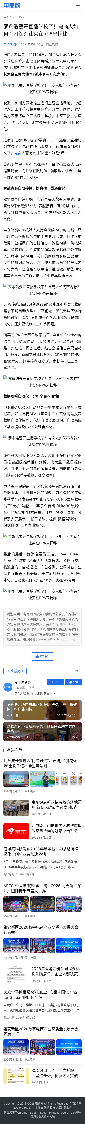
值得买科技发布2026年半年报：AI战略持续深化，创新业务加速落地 (40, 851)
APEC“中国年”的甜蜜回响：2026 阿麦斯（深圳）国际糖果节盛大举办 (42, 888)
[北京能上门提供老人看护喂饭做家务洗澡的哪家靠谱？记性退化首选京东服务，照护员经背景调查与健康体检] (16, 831)
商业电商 (52, 44)
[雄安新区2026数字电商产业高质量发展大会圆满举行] (42, 946)
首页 (6, 17)
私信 (75, 682)
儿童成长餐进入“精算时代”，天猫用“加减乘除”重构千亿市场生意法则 (40, 763)
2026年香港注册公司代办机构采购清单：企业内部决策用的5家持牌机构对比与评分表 (57, 971)
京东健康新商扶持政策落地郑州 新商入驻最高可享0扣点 (57, 805)
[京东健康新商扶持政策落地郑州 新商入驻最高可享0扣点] (16, 808)
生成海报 (17, 671)
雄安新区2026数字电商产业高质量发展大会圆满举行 (40, 930)
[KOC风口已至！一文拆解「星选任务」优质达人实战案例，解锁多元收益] (16, 1076)
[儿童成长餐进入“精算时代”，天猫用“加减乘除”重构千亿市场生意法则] (42, 779)
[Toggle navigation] (78, 6)
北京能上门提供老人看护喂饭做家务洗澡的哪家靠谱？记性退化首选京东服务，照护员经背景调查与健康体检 (57, 828)
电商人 (19, 153)
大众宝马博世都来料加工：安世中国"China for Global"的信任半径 (40, 995)
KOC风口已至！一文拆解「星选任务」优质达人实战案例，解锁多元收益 (57, 1073)
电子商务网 (10, 44)
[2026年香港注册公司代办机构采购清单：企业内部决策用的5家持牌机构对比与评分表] (16, 974)
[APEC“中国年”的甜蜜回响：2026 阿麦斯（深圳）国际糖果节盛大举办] (42, 904)
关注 (57, 682)
